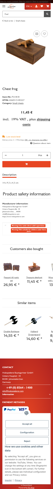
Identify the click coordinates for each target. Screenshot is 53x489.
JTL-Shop (31, 488)
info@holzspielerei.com (13, 391)
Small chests (18, 103)
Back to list (8, 21)
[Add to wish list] (44, 34)
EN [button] (27, 6)
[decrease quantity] (6, 155)
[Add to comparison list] (37, 34)
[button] (36, 6)
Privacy (18, 480)
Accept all (27, 424)
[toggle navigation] (3, 5)
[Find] (47, 14)
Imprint (8, 480)
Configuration (27, 432)
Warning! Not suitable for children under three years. (29, 230)
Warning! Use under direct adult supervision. (28, 226)
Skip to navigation (40, 1)
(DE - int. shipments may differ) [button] (36, 140)
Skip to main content (9, 1)
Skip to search (25, 1)
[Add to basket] (26, 164)
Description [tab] (9, 174)
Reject (27, 441)
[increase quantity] (47, 155)
